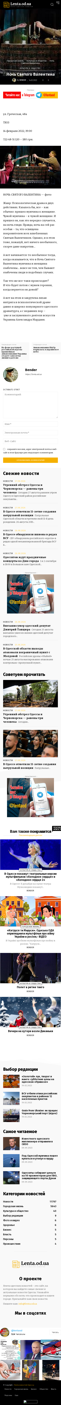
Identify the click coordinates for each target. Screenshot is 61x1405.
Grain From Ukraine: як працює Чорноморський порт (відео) (40, 1112)
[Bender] (14, 80)
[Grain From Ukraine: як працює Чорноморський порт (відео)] (11, 1115)
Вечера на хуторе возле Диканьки (30, 1031)
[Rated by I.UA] (30, 1402)
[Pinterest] (39, 105)
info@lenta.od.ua (27, 1303)
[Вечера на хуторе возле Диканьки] (30, 1012)
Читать (55, 1332)
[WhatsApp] (46, 105)
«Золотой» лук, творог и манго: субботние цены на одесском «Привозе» (38, 1079)
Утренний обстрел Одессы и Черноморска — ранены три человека (23, 488)
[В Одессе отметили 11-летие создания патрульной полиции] (30, 743)
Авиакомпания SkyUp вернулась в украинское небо (46, 349)
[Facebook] (25, 105)
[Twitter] (32, 105)
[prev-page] (26, 1042)
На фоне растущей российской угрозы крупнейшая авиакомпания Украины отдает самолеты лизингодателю (14, 352)
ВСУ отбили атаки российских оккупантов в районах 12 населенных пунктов (39, 1096)
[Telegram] (32, 1319)
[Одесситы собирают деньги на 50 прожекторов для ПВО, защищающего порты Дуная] (11, 1177)
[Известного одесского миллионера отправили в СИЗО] (11, 1143)
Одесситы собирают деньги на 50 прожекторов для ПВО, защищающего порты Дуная (39, 1175)
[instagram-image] (10, 1350)
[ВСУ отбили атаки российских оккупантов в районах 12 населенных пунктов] (11, 1098)
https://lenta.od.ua (33, 374)
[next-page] (33, 1042)
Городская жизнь (15, 61)
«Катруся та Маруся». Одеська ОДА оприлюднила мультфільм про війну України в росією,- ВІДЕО (30, 933)
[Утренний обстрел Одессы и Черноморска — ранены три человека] (30, 693)
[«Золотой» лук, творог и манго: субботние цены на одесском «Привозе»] (11, 1081)
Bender (23, 80)
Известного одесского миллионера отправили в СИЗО (37, 1141)
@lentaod (16, 1330)
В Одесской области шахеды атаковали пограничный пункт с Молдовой (26, 652)
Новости (8, 481)
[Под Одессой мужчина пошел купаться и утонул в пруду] (11, 1160)
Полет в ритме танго (30, 987)
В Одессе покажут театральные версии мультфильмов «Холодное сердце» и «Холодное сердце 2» (30, 877)
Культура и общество (36, 61)
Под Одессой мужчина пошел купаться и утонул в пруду (40, 1157)
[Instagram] (26, 1319)
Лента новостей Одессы (24, 1385)
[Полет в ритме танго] (30, 968)
